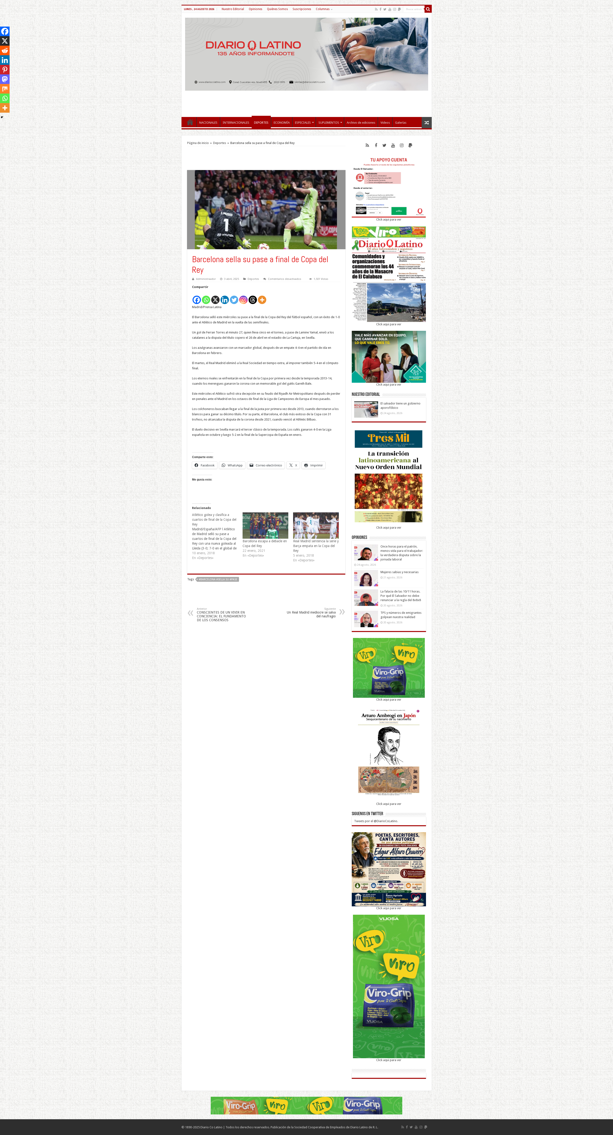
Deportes (219, 143)
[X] (215, 297)
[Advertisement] (306, 101)
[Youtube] (390, 9)
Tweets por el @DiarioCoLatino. (376, 821)
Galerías (400, 122)
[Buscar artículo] (428, 9)
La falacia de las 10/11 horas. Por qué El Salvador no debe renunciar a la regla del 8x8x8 (400, 596)
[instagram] (395, 9)
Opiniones (255, 9)
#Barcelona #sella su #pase (218, 579)
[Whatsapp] (206, 297)
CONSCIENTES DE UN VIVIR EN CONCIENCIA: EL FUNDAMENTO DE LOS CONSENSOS (221, 614)
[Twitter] (385, 9)
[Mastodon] (5, 79)
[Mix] (5, 89)
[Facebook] (380, 9)
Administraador (206, 279)
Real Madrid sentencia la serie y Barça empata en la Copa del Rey (316, 546)
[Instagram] (243, 297)
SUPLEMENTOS (328, 122)
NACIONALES (208, 122)
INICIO (190, 122)
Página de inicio (198, 143)
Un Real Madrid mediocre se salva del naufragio (311, 612)
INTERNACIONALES (236, 122)
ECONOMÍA (282, 122)
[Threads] (253, 297)
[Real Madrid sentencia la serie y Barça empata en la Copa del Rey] (316, 525)
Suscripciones (302, 9)
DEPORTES (261, 122)
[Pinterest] (5, 69)
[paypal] (399, 9)
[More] (262, 297)
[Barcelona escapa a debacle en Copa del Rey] (265, 525)
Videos (385, 122)
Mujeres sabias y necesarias (399, 572)
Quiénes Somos (277, 9)
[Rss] (376, 9)
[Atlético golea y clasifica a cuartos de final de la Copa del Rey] (217, 536)
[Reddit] (5, 50)
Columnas (322, 9)
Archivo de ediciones (361, 122)
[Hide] (2, 117)
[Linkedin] (225, 297)
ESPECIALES (303, 122)
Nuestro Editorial (233, 9)
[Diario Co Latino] (306, 53)
